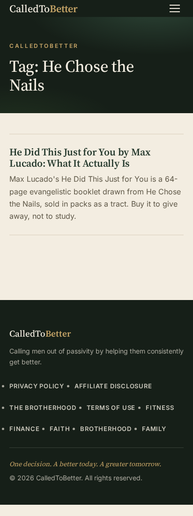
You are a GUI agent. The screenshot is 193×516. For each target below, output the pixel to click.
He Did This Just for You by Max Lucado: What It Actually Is (79, 157)
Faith (60, 428)
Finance (24, 428)
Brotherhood (106, 428)
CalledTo (43, 8)
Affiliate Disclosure (113, 386)
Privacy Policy (36, 386)
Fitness (160, 407)
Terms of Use (111, 407)
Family (154, 428)
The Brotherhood (42, 407)
